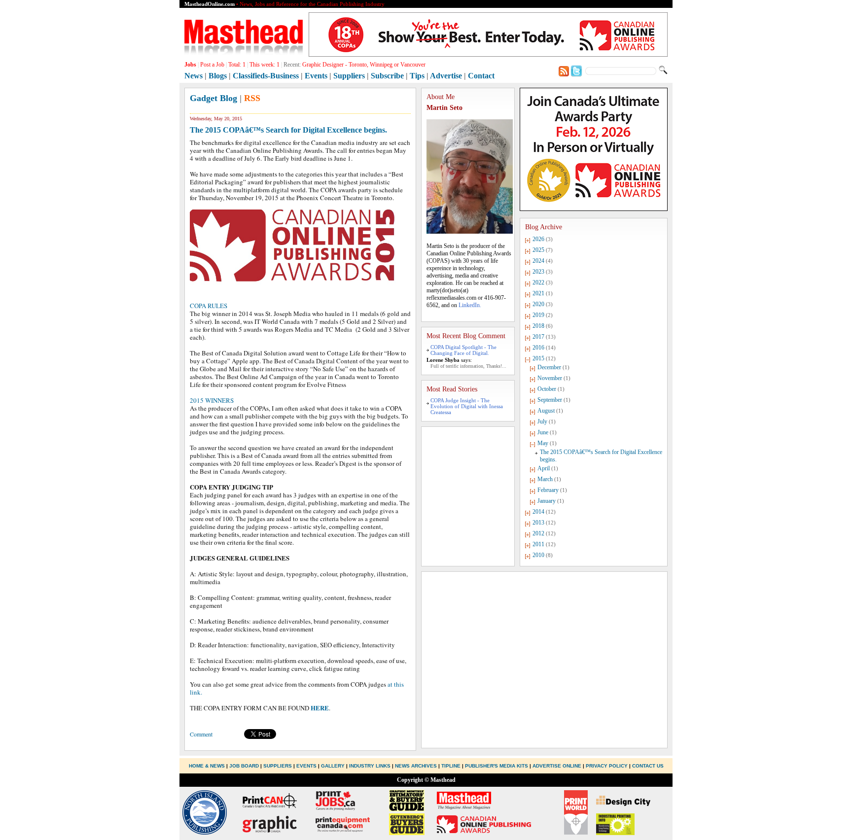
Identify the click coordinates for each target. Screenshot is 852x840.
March (545, 479)
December (549, 367)
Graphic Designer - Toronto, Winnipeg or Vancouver (364, 64)
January (546, 500)
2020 (538, 304)
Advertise (446, 75)
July (542, 421)
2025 (538, 249)
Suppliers (349, 75)
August (546, 410)
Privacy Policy (607, 766)
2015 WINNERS (212, 400)
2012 (538, 533)
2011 (538, 544)
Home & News (207, 766)
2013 (538, 522)
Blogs (218, 75)
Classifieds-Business (266, 75)
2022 (538, 282)
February (548, 490)
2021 (538, 293)
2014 (538, 511)
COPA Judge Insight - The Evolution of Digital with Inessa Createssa (466, 406)
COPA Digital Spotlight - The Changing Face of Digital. (463, 350)
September (549, 399)
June (542, 432)
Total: (237, 64)
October (546, 388)
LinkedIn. (470, 305)
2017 (538, 336)
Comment (201, 734)
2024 (538, 260)
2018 (538, 325)
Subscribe (387, 75)
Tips (417, 75)
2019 (538, 315)
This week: (264, 64)
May (542, 443)
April (543, 468)
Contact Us (648, 766)
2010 (538, 555)
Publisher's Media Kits (496, 766)
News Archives (416, 766)
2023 (538, 271)
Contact (481, 75)
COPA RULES (208, 305)
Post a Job (212, 64)
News (193, 75)
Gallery (333, 766)
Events (316, 75)
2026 (538, 239)
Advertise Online (556, 766)
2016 (538, 347)
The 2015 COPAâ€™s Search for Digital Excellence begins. (288, 130)
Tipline (451, 766)
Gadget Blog (213, 98)
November (549, 378)
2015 (538, 358)
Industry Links (369, 766)
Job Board (244, 766)
